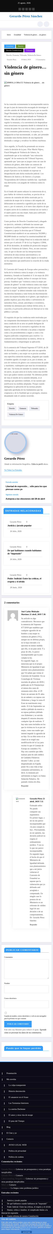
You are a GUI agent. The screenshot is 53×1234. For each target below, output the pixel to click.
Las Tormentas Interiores (19, 1103)
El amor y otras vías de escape (21, 1115)
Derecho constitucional (13, 50)
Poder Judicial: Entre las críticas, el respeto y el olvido (24, 580)
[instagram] (23, 9)
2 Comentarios (40, 59)
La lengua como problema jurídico (24, 1188)
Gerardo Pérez (11, 59)
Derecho (20, 46)
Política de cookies (16, 1157)
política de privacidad (29, 1227)
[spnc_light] (46, 24)
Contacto (10, 1139)
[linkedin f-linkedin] (33, 9)
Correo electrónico (10, 998)
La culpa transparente (17, 1085)
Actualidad (9, 46)
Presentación (12, 1073)
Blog (8, 1127)
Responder (24, 786)
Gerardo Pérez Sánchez (25, 16)
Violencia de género (34, 55)
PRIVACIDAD (25, 1229)
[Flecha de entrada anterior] (46, 486)
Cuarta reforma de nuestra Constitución (22, 1216)
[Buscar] (40, 24)
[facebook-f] (20, 9)
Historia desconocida (17, 1091)
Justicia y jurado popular (19, 525)
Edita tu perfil (37, 464)
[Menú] (5, 24)
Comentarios (8, 957)
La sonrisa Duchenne (17, 1109)
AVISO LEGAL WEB (17, 1145)
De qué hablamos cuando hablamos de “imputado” (24, 552)
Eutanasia (16, 55)
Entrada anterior (12, 482)
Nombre (7, 983)
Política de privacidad (17, 1151)
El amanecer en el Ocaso (18, 1097)
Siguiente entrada (12, 495)
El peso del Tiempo (16, 1121)
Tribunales (29, 50)
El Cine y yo (12, 1133)
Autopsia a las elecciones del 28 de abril (25, 499)
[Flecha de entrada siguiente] (46, 498)
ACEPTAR (26, 1232)
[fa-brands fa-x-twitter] (30, 9)
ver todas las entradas (13, 470)
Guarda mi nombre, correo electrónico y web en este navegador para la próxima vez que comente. (25, 1017)
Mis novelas (11, 1079)
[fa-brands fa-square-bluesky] (26, 9)
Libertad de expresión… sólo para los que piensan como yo (26, 487)
